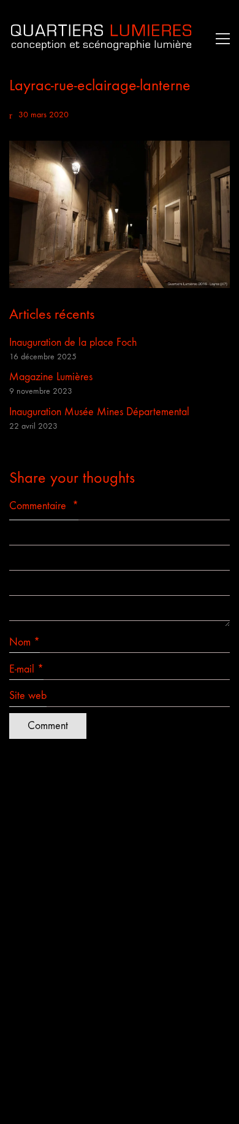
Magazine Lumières (51, 376)
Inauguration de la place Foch (73, 342)
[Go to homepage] (101, 38)
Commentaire (43, 505)
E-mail (26, 669)
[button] (220, 38)
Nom (24, 642)
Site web (28, 695)
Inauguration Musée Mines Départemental (99, 411)
